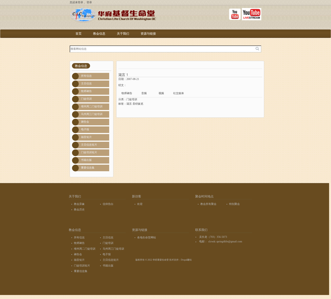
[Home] (113, 16)
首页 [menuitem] (78, 33)
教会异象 (79, 204)
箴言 (129, 103)
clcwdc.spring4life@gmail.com (225, 241)
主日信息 (86, 83)
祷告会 (85, 121)
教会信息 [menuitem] (99, 35)
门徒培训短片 (89, 152)
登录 (89, 2)
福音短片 (86, 137)
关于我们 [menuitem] (123, 35)
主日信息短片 (89, 144)
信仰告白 (108, 204)
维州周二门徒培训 (91, 106)
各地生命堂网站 (146, 237)
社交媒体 (178, 93)
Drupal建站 (186, 259)
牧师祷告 (86, 91)
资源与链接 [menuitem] (148, 35)
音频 (144, 93)
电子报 (85, 129)
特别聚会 (234, 204)
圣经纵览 (138, 103)
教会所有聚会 (208, 204)
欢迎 (140, 204)
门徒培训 (86, 98)
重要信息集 (87, 167)
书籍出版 (86, 160)
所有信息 (86, 75)
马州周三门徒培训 (91, 114)
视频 (161, 93)
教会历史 (79, 209)
